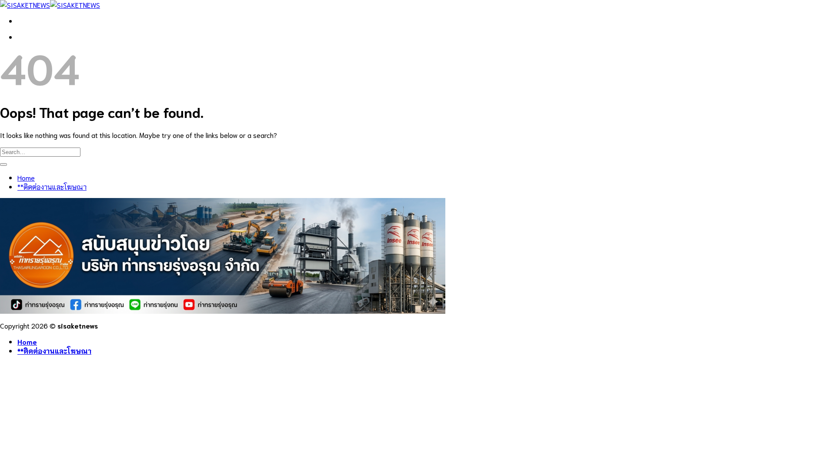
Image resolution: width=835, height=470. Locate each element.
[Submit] (3, 164)
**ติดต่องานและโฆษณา (52, 186)
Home (26, 177)
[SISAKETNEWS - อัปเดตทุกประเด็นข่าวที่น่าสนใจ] (50, 4)
